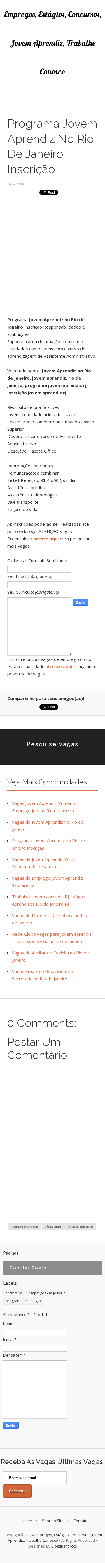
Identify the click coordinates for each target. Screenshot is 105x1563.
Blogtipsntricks (64, 1546)
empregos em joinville (47, 1293)
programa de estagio (23, 1300)
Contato (81, 1520)
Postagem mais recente (25, 1226)
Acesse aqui (59, 666)
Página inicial (53, 1226)
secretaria (14, 1293)
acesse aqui (46, 538)
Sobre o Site (53, 1520)
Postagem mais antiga (80, 1226)
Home (27, 1520)
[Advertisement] (52, 261)
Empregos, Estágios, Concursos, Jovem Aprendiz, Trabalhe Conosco (52, 43)
